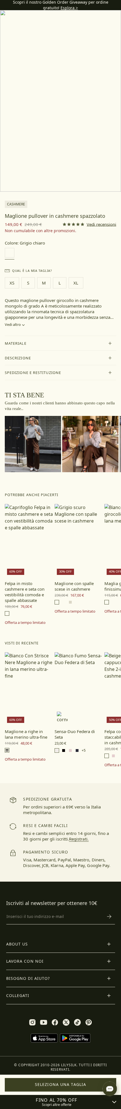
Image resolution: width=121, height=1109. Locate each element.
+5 (84, 750)
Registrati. (79, 839)
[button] (60, 343)
